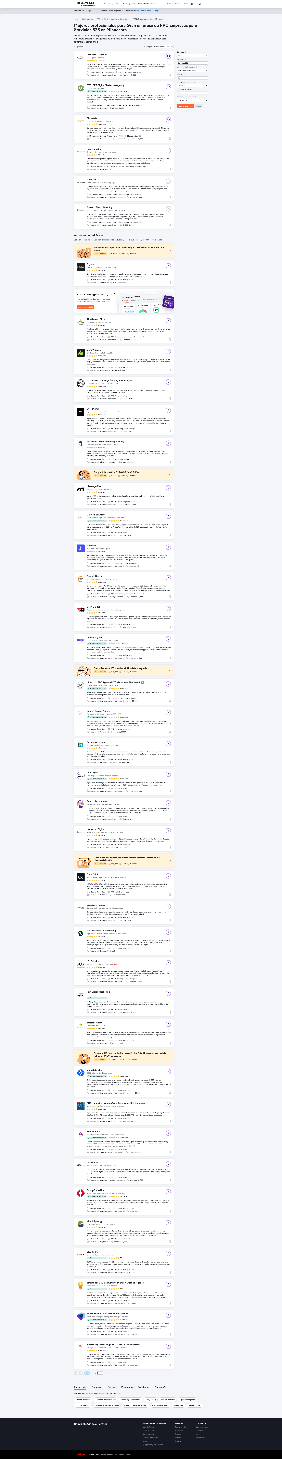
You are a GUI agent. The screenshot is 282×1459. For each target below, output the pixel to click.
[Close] (179, 704)
